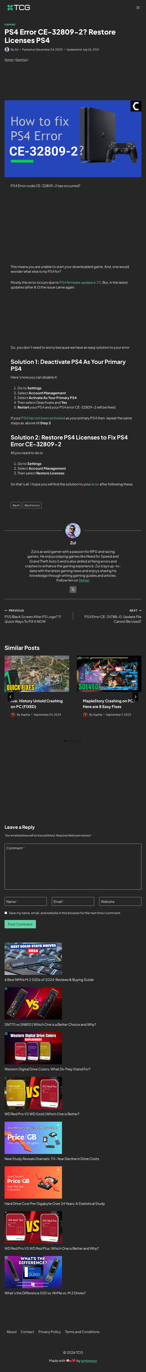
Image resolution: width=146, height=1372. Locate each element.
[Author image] (7, 49)
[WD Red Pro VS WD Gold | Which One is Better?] (33, 1093)
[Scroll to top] (136, 1334)
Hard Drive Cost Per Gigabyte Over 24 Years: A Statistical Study (55, 1203)
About (12, 1331)
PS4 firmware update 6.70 (80, 282)
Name (12, 901)
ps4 (16, 505)
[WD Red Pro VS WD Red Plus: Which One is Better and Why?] (33, 1227)
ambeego (89, 1360)
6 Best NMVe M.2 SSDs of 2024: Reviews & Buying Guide (49, 979)
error (95, 484)
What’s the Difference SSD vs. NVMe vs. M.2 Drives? (45, 1293)
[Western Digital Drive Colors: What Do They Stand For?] (33, 1048)
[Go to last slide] (11, 696)
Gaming (10, 24)
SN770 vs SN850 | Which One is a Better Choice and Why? (50, 1024)
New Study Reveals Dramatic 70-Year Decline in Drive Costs (52, 1158)
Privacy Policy (49, 1331)
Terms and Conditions (82, 1331)
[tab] (65, 741)
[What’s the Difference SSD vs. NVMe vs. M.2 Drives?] (33, 1272)
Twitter (84, 580)
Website (107, 901)
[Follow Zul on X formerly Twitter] (73, 589)
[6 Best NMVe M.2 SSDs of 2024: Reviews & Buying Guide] (33, 959)
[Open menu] (137, 7)
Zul (16, 49)
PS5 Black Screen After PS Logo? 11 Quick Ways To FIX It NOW (33, 616)
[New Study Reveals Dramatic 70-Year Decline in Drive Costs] (33, 1138)
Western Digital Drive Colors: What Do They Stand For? (47, 1069)
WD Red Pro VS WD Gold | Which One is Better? (42, 1114)
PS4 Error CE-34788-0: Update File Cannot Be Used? (113, 616)
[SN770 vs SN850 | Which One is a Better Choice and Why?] (33, 1003)
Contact (27, 1331)
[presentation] (37, 674)
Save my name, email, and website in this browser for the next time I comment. (65, 913)
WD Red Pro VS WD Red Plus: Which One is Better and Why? (52, 1248)
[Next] (135, 696)
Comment (15, 848)
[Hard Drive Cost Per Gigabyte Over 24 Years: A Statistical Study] (33, 1182)
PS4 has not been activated (43, 418)
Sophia (25, 714)
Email (59, 901)
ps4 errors (32, 505)
